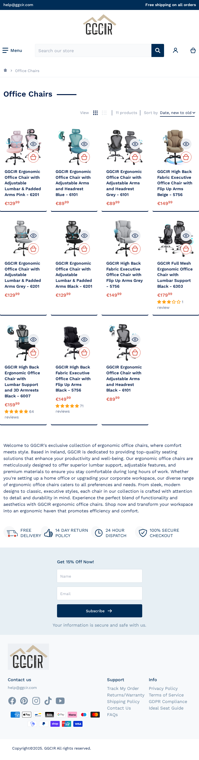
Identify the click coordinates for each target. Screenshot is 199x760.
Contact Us (119, 708)
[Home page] (5, 70)
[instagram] (36, 701)
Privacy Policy (163, 688)
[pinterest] (24, 701)
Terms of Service (166, 694)
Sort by (151, 112)
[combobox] (93, 50)
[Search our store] (157, 50)
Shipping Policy (123, 701)
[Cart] (193, 50)
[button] (169, 302)
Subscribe (95, 611)
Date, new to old (175, 112)
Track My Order (123, 688)
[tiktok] (48, 701)
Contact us (19, 679)
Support (115, 679)
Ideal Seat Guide (166, 708)
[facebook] (12, 701)
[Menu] (12, 50)
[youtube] (60, 701)
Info (153, 679)
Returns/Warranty (125, 694)
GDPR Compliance (168, 701)
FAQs (112, 714)
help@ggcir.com (18, 4)
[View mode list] (104, 112)
